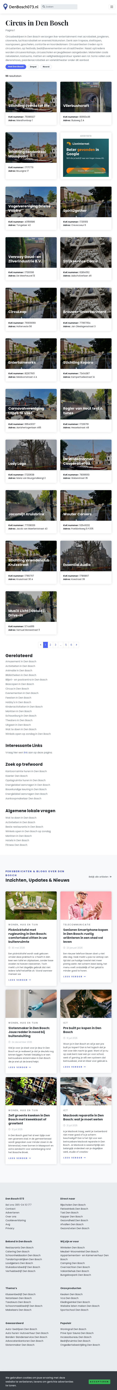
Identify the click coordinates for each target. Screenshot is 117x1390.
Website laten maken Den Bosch (79, 1306)
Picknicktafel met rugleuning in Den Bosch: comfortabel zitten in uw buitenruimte (27, 936)
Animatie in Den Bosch (18, 670)
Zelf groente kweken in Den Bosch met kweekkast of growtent (29, 1119)
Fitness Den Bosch (16, 845)
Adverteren (12, 1212)
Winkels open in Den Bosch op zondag (28, 831)
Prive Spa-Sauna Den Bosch (77, 1333)
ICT (65, 1022)
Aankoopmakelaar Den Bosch (23, 798)
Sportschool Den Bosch (74, 1310)
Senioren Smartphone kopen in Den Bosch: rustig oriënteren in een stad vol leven (85, 936)
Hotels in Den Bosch (17, 840)
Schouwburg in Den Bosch (20, 715)
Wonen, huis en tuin (23, 924)
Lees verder (18, 980)
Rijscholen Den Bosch (73, 1205)
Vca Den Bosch (69, 1298)
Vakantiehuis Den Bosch (74, 1271)
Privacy (9, 1228)
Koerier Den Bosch (16, 776)
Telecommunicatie (77, 924)
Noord (46, 66)
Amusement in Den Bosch (20, 661)
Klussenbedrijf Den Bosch (20, 1294)
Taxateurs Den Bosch (18, 1302)
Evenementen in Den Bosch (21, 693)
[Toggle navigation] (111, 7)
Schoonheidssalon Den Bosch (23, 1255)
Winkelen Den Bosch (72, 1247)
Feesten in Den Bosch (18, 697)
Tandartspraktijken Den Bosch (23, 1259)
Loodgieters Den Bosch (19, 1263)
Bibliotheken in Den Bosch (20, 675)
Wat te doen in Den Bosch (20, 729)
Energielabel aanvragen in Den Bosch (27, 785)
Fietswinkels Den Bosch (74, 1209)
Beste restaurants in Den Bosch (24, 827)
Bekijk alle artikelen (98, 876)
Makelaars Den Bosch (18, 1310)
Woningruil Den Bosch (73, 1329)
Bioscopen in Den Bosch (19, 684)
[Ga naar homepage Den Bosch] (20, 6)
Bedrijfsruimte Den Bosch (75, 1341)
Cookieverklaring (15, 1220)
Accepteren (99, 1381)
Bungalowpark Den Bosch (75, 1275)
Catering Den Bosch (17, 1251)
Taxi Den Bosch (69, 1212)
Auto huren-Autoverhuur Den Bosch (26, 1333)
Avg (7, 1224)
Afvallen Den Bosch (71, 1224)
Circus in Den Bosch (17, 688)
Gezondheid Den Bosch (74, 1220)
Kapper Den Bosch (71, 1216)
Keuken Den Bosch (71, 1294)
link (26, 752)
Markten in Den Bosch (18, 711)
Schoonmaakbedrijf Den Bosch (23, 1306)
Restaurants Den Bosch (19, 1247)
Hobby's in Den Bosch (18, 702)
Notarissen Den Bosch (18, 1298)
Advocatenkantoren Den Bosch (24, 1341)
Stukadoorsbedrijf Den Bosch (22, 1267)
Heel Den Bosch (16, 66)
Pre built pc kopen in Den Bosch (82, 1030)
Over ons (10, 1216)
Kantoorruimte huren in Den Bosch (26, 771)
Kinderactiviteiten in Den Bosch (24, 706)
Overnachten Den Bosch (75, 1267)
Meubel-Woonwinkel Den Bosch (79, 1251)
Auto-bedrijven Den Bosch (21, 1329)
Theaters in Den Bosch (18, 720)
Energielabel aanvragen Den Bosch (26, 794)
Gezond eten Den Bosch (74, 1228)
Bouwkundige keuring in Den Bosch (26, 789)
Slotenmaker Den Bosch (19, 1345)
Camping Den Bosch (72, 1263)
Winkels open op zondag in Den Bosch (28, 734)
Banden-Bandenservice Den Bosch (26, 1337)
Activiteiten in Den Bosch (20, 666)
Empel (33, 66)
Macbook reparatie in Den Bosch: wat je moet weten (83, 1117)
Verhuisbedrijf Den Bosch (20, 1271)
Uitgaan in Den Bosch (18, 725)
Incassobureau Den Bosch (75, 1337)
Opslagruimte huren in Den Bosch (25, 780)
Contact (10, 1209)
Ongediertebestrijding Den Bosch (80, 1345)
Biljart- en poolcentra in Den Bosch (26, 679)
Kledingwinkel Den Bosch (75, 1302)
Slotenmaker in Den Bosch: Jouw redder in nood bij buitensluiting (29, 1032)
